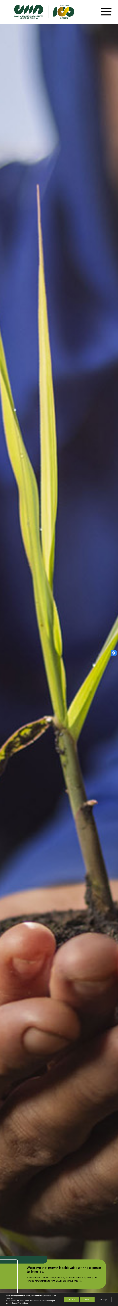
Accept (71, 1299)
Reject (87, 1299)
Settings (103, 1299)
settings (24, 1303)
